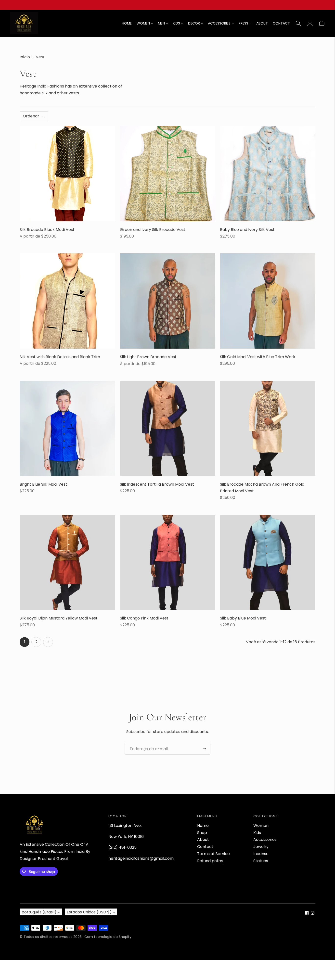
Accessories (265, 839)
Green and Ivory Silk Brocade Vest (152, 229)
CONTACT (281, 23)
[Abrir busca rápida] (298, 23)
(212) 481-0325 (122, 847)
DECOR (194, 23)
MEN (161, 23)
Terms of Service (213, 854)
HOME (127, 23)
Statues (260, 861)
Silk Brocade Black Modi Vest (47, 229)
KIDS (176, 23)
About (203, 839)
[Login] (310, 23)
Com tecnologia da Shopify (107, 936)
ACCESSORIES (219, 23)
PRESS (243, 23)
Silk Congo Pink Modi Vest (144, 618)
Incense (261, 854)
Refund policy (210, 861)
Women (261, 825)
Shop (202, 832)
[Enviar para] (204, 748)
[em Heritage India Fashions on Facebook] (307, 913)
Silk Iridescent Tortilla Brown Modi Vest (157, 484)
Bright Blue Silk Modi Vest (43, 484)
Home (203, 825)
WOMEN (143, 23)
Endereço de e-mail (146, 743)
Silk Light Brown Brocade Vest (148, 357)
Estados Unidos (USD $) (89, 912)
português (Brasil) (39, 912)
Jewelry (261, 846)
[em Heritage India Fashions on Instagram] (312, 913)
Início (25, 57)
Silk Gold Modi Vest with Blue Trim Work (257, 357)
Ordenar (31, 116)
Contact (205, 846)
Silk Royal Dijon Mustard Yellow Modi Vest (59, 618)
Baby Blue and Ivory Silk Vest (247, 229)
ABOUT (262, 23)
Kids (257, 832)
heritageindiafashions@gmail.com (141, 858)
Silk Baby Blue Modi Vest (243, 618)
